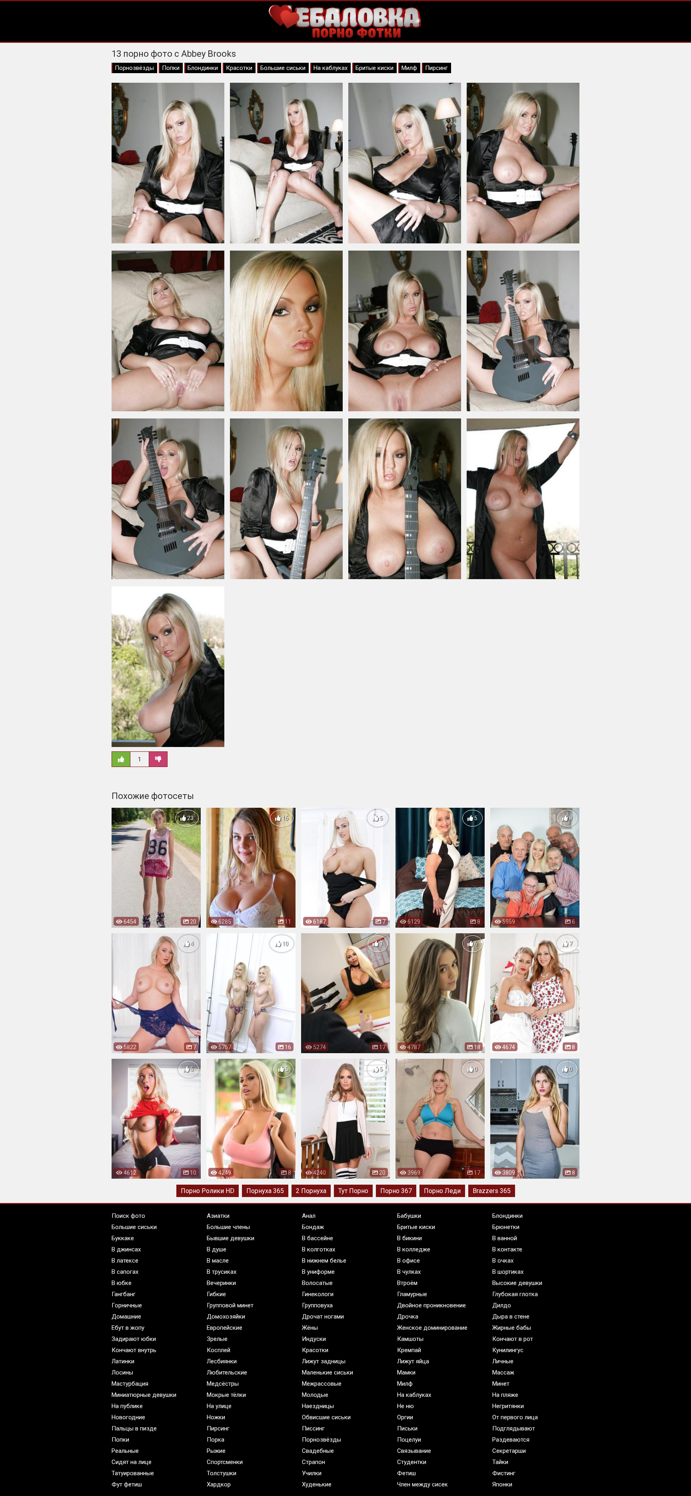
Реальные (125, 1450)
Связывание (414, 1450)
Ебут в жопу (128, 1327)
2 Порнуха (311, 1191)
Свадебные (318, 1450)
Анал (309, 1215)
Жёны (310, 1327)
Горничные (127, 1305)
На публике (127, 1406)
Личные (502, 1361)
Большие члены (228, 1227)
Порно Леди (442, 1191)
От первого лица (515, 1417)
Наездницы (318, 1406)
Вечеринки (221, 1283)
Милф (409, 68)
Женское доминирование (432, 1327)
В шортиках (507, 1271)
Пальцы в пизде (134, 1428)
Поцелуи (409, 1439)
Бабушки (409, 1215)
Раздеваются (510, 1439)
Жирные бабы (511, 1327)
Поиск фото (128, 1215)
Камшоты (410, 1339)
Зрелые (217, 1339)
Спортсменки (225, 1462)
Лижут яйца (413, 1361)
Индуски (314, 1339)
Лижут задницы (324, 1361)
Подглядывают (513, 1428)
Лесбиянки (222, 1361)
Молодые (315, 1394)
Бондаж (313, 1227)
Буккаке (123, 1238)
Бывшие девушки (230, 1238)
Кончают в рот (512, 1339)
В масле (218, 1260)
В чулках (409, 1271)
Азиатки (218, 1215)
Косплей (218, 1350)
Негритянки (508, 1406)
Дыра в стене (510, 1316)
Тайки (500, 1462)
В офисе (408, 1260)
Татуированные (133, 1473)
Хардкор (219, 1484)
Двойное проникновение (431, 1305)
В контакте (507, 1249)
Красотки (239, 68)
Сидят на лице (132, 1462)
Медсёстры (223, 1383)
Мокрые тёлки (226, 1394)
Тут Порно (353, 1191)
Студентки (411, 1462)
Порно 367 (396, 1191)
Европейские (224, 1327)
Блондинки (203, 68)
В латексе (125, 1260)
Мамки (406, 1372)
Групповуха (317, 1305)
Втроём (407, 1283)
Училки (312, 1473)
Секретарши (509, 1450)
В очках (502, 1260)
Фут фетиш (127, 1484)
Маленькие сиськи (327, 1372)
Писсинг (313, 1428)
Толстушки (221, 1473)
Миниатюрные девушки (144, 1394)
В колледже (413, 1249)
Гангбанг (124, 1294)
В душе (216, 1249)
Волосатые (317, 1283)
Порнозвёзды (134, 68)
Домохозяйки (226, 1316)
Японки (502, 1484)
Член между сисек (422, 1484)
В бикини (409, 1238)
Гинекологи (318, 1294)
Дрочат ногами (323, 1316)
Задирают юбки (134, 1339)
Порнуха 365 (265, 1191)
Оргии (405, 1417)
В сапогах (125, 1271)
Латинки (123, 1361)
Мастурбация (130, 1383)
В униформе (318, 1271)
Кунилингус (507, 1350)
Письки (407, 1428)
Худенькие (317, 1484)
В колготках (318, 1249)
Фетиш (406, 1473)
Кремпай (409, 1350)
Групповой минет (230, 1305)
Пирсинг (436, 68)
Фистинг (503, 1473)
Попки (171, 68)
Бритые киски (374, 68)
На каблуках (330, 68)
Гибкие (216, 1294)
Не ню (405, 1406)
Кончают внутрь (134, 1350)
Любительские (227, 1372)
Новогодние (128, 1417)
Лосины (122, 1372)
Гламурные (412, 1294)
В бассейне (317, 1238)
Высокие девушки (517, 1283)
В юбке (122, 1283)
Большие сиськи (283, 68)
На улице (219, 1406)
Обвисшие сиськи (326, 1417)
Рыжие (216, 1450)
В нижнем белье (324, 1260)
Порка (215, 1439)
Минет (500, 1383)
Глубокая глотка (515, 1294)
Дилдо (501, 1305)
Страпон (313, 1462)
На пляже (505, 1394)
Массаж (503, 1372)
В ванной (504, 1238)
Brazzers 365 (492, 1191)
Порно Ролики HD (207, 1191)
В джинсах (126, 1249)
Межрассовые (322, 1383)
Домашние (126, 1316)
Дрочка (407, 1316)
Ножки (216, 1417)
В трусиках (221, 1271)
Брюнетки (505, 1227)
